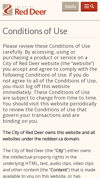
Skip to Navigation (89, 6)
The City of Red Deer (24, 14)
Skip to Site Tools (70, 6)
